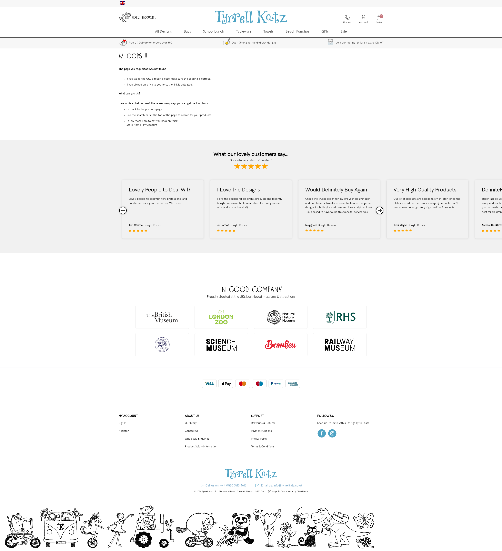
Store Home (133, 125)
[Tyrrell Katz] (251, 17)
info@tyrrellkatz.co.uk (288, 485)
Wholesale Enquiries (197, 438)
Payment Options (261, 431)
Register (124, 431)
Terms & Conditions (262, 446)
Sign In (122, 423)
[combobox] (161, 17)
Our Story (190, 423)
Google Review (152, 225)
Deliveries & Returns (263, 423)
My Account (150, 125)
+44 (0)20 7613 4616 (233, 485)
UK (121, 3)
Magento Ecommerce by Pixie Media (290, 491)
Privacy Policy (259, 438)
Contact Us (191, 431)
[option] (163, 209)
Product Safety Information (201, 446)
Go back (131, 109)
